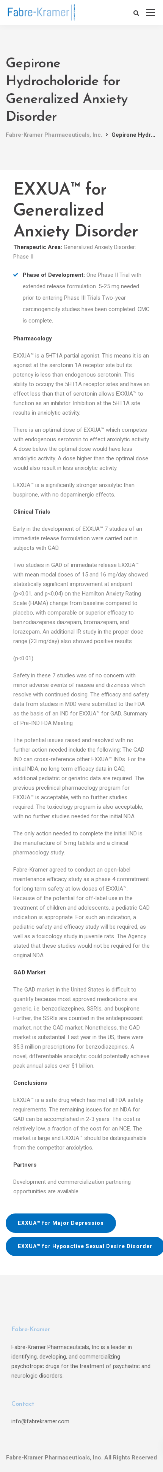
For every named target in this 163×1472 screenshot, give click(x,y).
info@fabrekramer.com (40, 1421)
